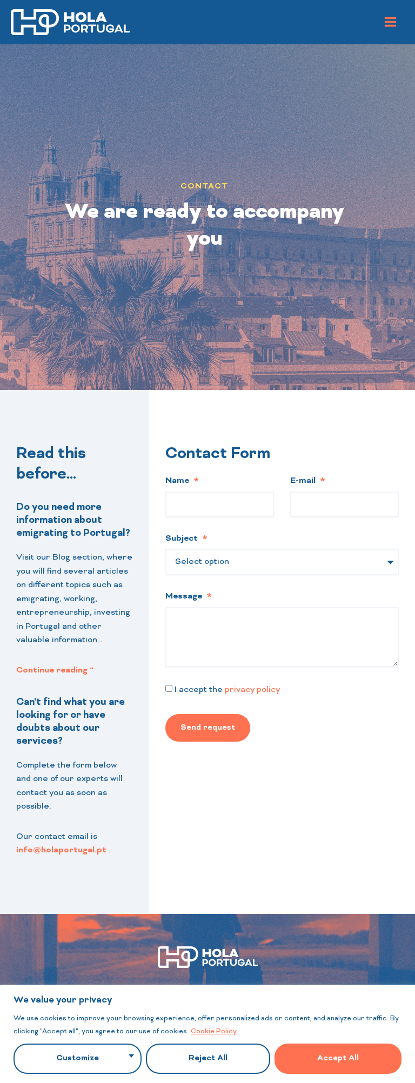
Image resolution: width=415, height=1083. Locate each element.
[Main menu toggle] (391, 22)
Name (178, 480)
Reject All (208, 1058)
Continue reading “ (54, 670)
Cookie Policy (214, 1031)
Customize (77, 1058)
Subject (182, 538)
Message (184, 596)
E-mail (304, 480)
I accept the (227, 689)
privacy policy (252, 689)
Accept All (338, 1058)
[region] (207, 1034)
